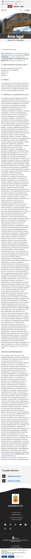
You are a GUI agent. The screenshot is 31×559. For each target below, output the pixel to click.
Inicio (14, 40)
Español (10, 6)
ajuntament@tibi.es (19, 60)
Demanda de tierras (14, 476)
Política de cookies (14, 480)
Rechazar (11, 556)
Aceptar (4, 556)
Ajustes (17, 556)
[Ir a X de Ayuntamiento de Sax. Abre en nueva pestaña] (10, 525)
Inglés (21, 6)
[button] (21, 10)
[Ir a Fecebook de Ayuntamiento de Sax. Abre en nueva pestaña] (5, 525)
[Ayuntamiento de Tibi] (4, 10)
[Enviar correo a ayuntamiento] (16, 4)
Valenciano (16, 6)
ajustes (12, 554)
